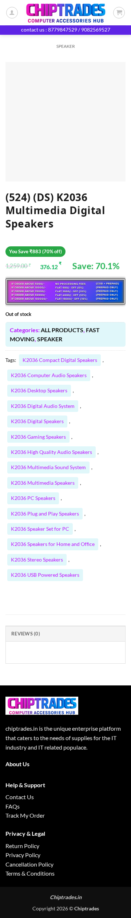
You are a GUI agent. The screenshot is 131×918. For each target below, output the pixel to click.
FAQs (12, 806)
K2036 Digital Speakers (37, 421)
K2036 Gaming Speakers (38, 437)
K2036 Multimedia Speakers (43, 483)
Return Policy (22, 845)
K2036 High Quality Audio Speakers (51, 452)
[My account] (12, 12)
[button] (119, 12)
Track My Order (25, 815)
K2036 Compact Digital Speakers (60, 360)
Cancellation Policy (29, 864)
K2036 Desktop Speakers (39, 390)
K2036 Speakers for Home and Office (53, 544)
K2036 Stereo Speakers (37, 559)
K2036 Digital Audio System (43, 406)
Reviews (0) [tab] (25, 634)
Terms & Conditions (30, 873)
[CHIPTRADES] (65, 12)
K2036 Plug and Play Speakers (45, 513)
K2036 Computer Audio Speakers (49, 375)
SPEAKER (65, 46)
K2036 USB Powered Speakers (45, 575)
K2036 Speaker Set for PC (40, 529)
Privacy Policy (22, 854)
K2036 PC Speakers (33, 498)
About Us (17, 763)
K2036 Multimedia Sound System (48, 467)
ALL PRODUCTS (62, 329)
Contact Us (19, 796)
